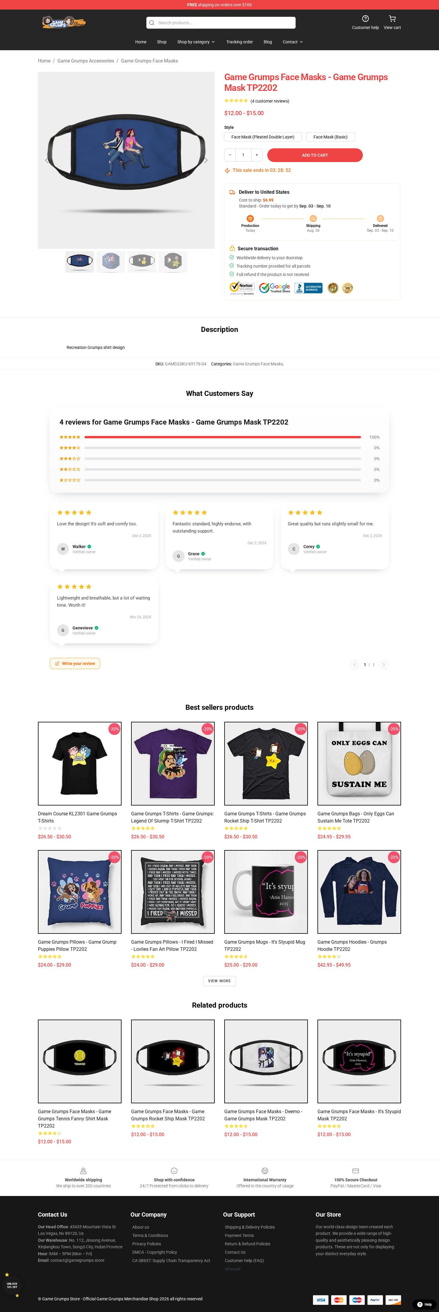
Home (44, 61)
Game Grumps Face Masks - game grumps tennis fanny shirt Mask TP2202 (74, 1119)
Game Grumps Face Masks (149, 61)
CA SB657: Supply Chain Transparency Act (171, 1260)
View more (219, 981)
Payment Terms (239, 1235)
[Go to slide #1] (79, 262)
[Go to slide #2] (110, 262)
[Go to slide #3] (142, 262)
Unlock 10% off (12, 1285)
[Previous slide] (47, 160)
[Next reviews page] (383, 664)
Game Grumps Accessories (85, 61)
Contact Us (235, 1252)
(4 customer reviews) (270, 101)
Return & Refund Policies (247, 1243)
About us (140, 1227)
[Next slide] (205, 160)
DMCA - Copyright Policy (154, 1252)
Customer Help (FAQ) (244, 1260)
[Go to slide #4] (173, 262)
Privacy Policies (146, 1243)
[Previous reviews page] (354, 664)
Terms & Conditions (150, 1235)
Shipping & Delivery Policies (250, 1227)
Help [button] (428, 1304)
